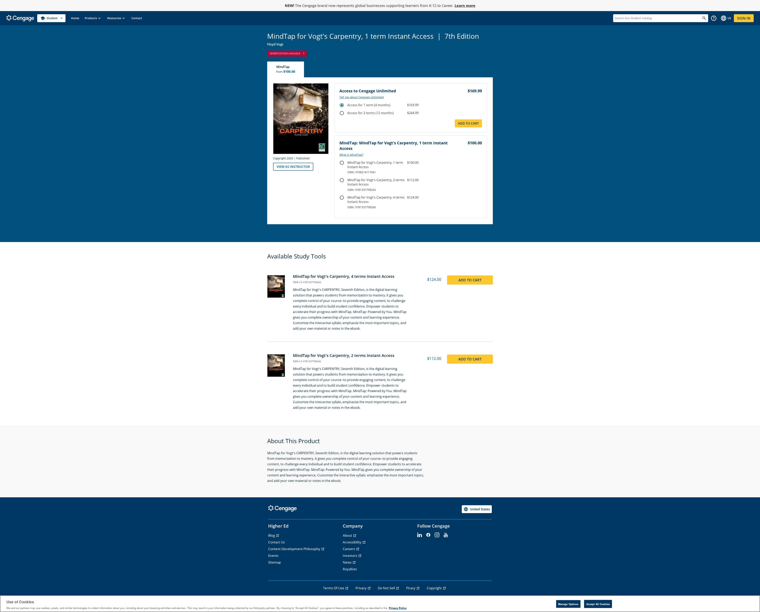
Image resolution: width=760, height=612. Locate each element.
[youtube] (445, 535)
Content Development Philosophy (294, 549)
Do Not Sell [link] (387, 588)
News (347, 562)
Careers (349, 549)
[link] (75, 18)
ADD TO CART (470, 280)
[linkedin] (419, 535)
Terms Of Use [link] (334, 588)
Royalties (350, 569)
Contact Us (276, 542)
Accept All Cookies (598, 604)
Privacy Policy (398, 608)
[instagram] (437, 535)
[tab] (285, 69)
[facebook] (428, 535)
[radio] (341, 105)
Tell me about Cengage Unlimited (361, 97)
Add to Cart (468, 123)
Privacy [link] (361, 588)
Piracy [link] (411, 588)
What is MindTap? (351, 154)
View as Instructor (293, 167)
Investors (350, 555)
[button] (93, 18)
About (348, 535)
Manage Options (568, 604)
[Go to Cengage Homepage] (20, 18)
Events (273, 555)
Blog (272, 535)
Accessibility (352, 542)
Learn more (465, 5)
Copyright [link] (435, 588)
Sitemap (274, 562)
